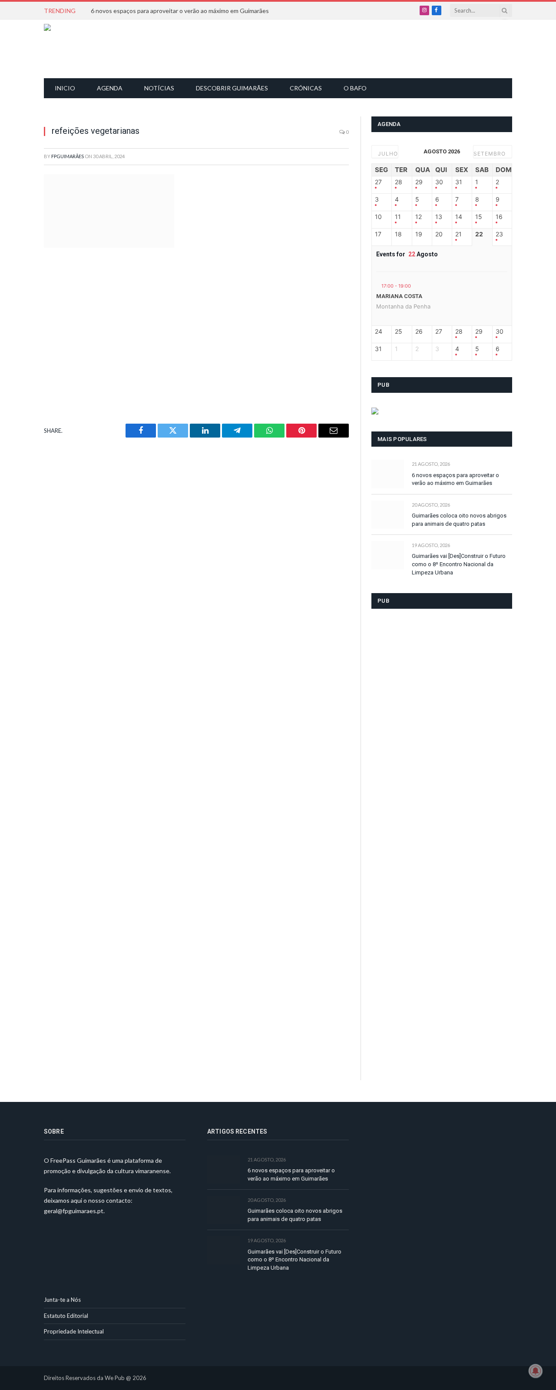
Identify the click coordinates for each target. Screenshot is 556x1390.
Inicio (65, 88)
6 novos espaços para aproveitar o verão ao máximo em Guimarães (180, 10)
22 (479, 234)
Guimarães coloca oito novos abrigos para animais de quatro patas (459, 519)
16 (499, 216)
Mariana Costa (399, 296)
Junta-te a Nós (62, 1299)
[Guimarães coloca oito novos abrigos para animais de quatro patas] (387, 515)
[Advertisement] (283, 47)
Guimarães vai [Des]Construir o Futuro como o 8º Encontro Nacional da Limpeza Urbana (459, 564)
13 (438, 216)
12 (418, 216)
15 (478, 216)
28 (398, 182)
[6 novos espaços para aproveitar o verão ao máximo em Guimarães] (387, 474)
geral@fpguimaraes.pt (73, 1210)
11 (398, 216)
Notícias (159, 88)
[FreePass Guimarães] (86, 49)
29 (419, 182)
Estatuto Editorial (66, 1315)
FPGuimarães (67, 156)
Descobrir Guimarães (232, 88)
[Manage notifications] (536, 1371)
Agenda (109, 88)
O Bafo (355, 88)
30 (439, 182)
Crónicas (306, 88)
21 (458, 234)
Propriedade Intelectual (74, 1331)
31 (458, 182)
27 (378, 182)
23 (499, 234)
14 (458, 216)
